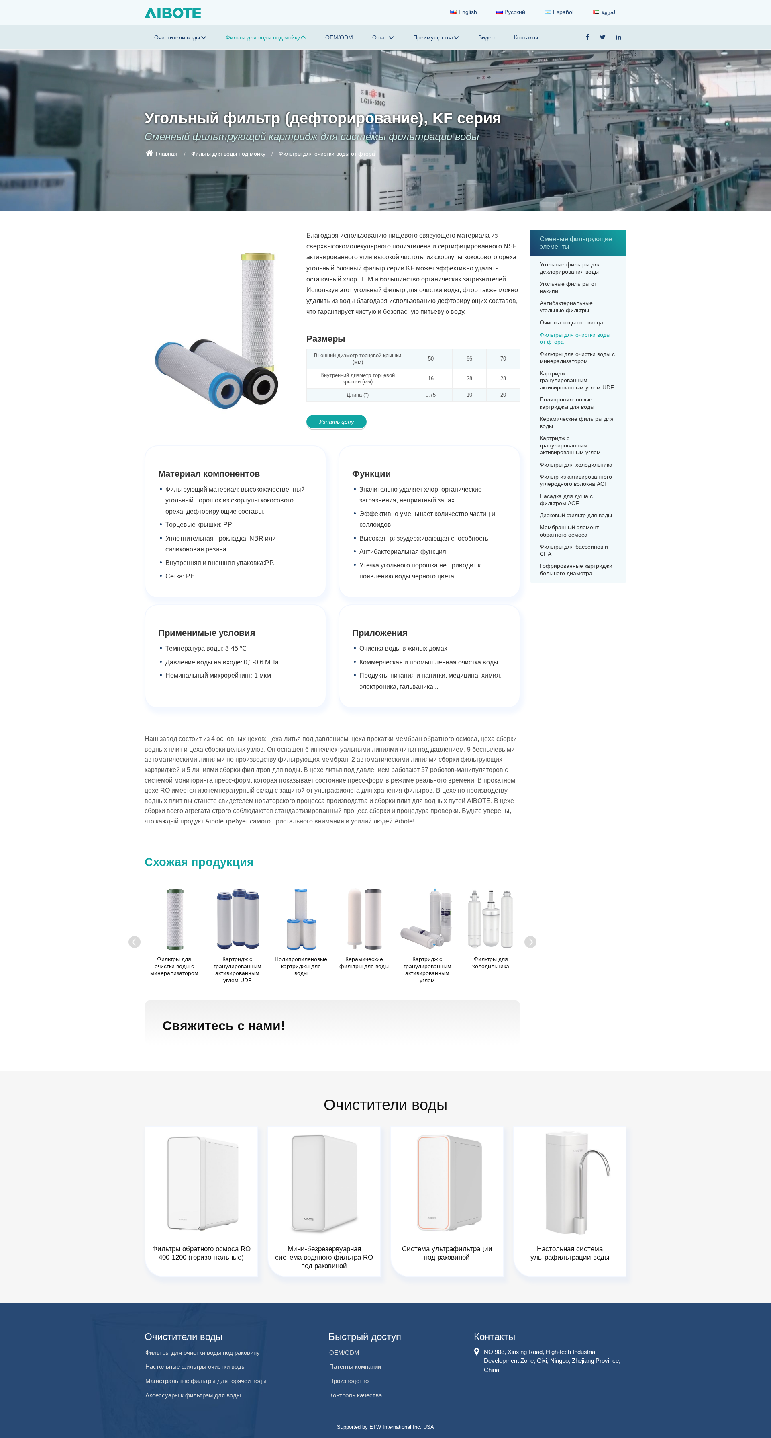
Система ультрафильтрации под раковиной (447, 1253)
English (468, 12)
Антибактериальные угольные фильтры (566, 306)
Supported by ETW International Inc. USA (385, 1427)
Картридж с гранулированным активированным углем (427, 969)
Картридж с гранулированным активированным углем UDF (237, 969)
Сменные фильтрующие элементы (576, 243)
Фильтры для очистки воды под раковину (202, 1352)
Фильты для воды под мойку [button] (263, 37)
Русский (514, 12)
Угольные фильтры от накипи (568, 287)
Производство (349, 1380)
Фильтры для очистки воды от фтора (575, 338)
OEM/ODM (339, 37)
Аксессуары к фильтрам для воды (193, 1395)
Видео (486, 37)
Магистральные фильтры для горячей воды (206, 1380)
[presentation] (134, 942)
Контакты (526, 37)
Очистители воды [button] (177, 37)
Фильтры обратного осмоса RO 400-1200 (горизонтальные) (201, 1253)
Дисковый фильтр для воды (576, 515)
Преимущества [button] (433, 37)
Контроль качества (355, 1395)
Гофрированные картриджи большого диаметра (576, 569)
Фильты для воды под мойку (228, 153)
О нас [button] (380, 37)
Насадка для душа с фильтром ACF (566, 499)
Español (563, 12)
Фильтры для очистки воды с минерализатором (174, 966)
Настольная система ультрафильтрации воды (569, 1253)
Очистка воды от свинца (571, 323)
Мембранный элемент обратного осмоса (569, 531)
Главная (165, 153)
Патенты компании (355, 1366)
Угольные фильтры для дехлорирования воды (570, 268)
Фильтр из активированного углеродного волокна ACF (576, 480)
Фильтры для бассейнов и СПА (574, 550)
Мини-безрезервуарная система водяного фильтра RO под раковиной (324, 1257)
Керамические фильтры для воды (364, 962)
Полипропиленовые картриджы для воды (301, 966)
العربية (609, 12)
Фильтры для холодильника (490, 962)
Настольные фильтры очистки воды (195, 1366)
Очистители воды (183, 1336)
